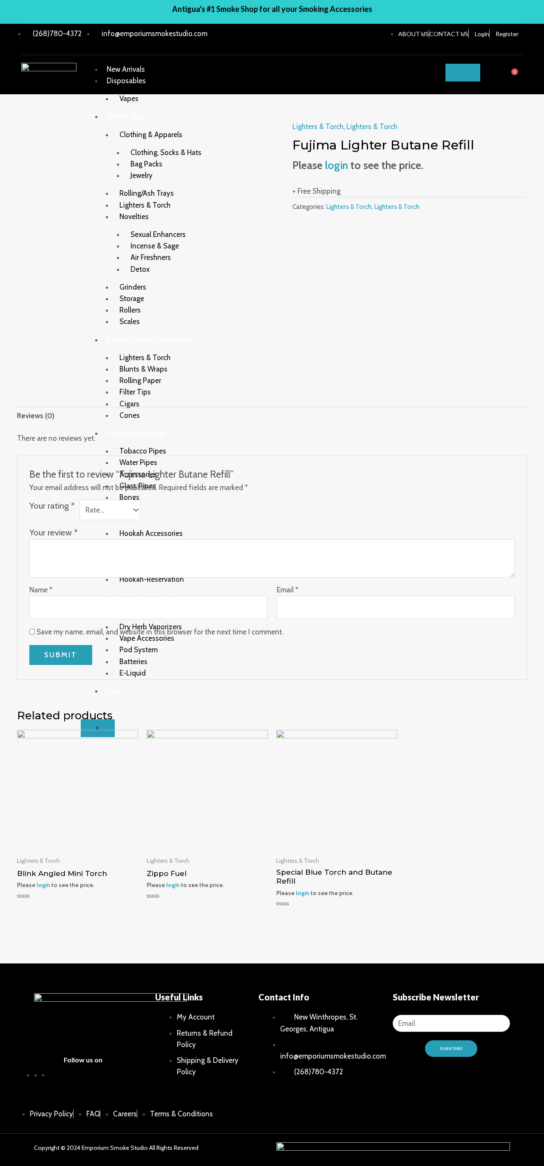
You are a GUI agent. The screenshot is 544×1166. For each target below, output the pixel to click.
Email (287, 590)
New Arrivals (126, 69)
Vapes (129, 98)
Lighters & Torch (317, 126)
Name (40, 590)
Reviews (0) (35, 415)
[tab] (35, 416)
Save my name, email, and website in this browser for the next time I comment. (160, 632)
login (336, 165)
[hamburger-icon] (462, 73)
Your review (53, 532)
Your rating (52, 505)
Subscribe (451, 1048)
